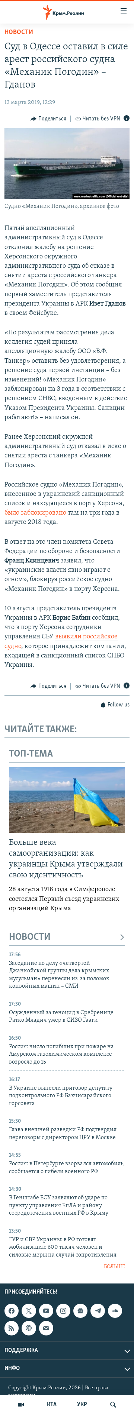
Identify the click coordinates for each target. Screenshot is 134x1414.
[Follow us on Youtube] (46, 1311)
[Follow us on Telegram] (97, 1311)
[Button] (48, 119)
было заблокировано (36, 513)
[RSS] (11, 1328)
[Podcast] (29, 1328)
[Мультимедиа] (21, 1404)
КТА (52, 1405)
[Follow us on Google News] (80, 1311)
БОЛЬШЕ (114, 1267)
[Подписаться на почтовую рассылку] (46, 1328)
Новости (18, 32)
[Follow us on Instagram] (63, 1311)
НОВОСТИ (30, 937)
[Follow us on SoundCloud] (115, 1311)
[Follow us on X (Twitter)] (29, 1311)
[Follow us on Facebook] (11, 1311)
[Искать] (113, 1404)
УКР (82, 1405)
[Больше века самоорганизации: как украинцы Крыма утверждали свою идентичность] (67, 800)
